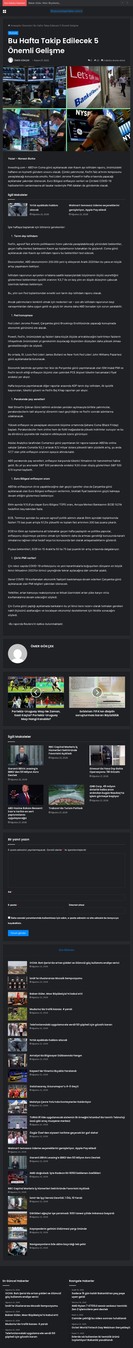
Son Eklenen (66, 950)
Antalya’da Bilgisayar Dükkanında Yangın (56, 1055)
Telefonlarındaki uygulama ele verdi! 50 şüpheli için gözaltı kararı (71, 1024)
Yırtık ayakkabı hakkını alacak (48, 1040)
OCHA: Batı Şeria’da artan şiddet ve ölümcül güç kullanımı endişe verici (74, 963)
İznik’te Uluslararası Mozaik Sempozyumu (56, 978)
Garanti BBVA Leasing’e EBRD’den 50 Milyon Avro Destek (23, 772)
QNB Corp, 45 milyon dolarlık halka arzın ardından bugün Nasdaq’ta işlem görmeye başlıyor (107, 791)
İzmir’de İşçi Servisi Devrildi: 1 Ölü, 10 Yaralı (56, 1198)
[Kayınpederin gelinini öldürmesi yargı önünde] (17, 1233)
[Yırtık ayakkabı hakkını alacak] (17, 209)
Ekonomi (27, 25)
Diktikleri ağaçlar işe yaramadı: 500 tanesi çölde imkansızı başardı (72, 1213)
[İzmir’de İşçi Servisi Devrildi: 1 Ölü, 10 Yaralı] (17, 1202)
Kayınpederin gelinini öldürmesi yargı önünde (58, 1228)
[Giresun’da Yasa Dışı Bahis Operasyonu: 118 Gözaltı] (107, 755)
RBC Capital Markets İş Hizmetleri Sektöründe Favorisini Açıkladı (63, 750)
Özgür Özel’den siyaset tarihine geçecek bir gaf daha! (64, 1133)
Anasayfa (15, 25)
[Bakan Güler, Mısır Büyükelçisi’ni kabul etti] (17, 998)
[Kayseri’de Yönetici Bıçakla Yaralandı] (17, 1075)
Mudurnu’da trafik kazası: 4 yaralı (51, 1009)
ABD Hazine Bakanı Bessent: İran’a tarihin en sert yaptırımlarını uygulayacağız (25, 813)
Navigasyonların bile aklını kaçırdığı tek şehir (58, 1244)
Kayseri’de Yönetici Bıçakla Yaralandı (53, 1071)
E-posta (13, 904)
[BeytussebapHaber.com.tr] (66, 11)
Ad (10, 891)
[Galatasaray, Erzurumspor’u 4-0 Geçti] (17, 1091)
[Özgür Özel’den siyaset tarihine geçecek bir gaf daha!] (17, 1137)
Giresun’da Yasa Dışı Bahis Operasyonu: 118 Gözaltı (106, 770)
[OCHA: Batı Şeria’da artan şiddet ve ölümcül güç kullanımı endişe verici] (17, 967)
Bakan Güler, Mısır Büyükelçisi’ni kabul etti (50, 3)
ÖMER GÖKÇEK (21, 60)
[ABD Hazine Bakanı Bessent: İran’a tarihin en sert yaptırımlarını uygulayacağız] (25, 795)
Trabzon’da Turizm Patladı (66, 808)
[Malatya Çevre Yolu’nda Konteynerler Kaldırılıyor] (17, 1106)
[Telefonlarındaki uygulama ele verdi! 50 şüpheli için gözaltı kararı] (17, 1029)
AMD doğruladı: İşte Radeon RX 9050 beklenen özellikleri (65, 1173)
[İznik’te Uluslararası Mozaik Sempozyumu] (17, 983)
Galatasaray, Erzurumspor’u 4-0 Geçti (54, 1086)
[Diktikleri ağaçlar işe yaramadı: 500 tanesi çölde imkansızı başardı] (17, 1218)
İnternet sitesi (76, 904)
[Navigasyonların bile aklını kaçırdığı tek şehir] (17, 1248)
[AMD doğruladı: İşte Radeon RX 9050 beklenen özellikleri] (17, 1177)
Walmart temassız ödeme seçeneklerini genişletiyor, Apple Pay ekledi (52, 1148)
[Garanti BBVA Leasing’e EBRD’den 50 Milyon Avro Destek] (25, 755)
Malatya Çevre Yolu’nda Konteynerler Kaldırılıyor (60, 1102)
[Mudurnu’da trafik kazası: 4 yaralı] (17, 1013)
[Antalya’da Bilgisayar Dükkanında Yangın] (17, 1060)
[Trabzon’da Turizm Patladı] (66, 795)
